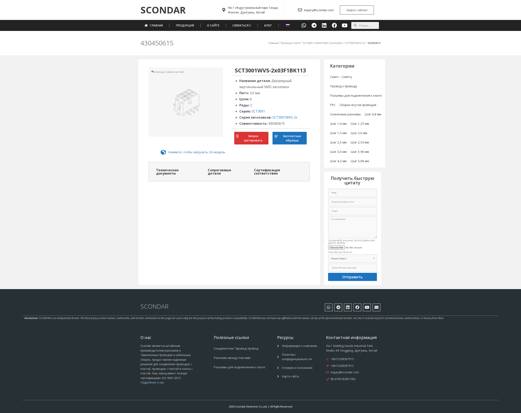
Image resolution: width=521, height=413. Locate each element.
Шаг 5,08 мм (360, 161)
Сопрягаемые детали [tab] (219, 172)
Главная (156, 25)
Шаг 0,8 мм (373, 114)
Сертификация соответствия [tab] (267, 172)
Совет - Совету (341, 77)
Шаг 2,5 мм (338, 142)
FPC (333, 105)
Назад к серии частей (169, 72)
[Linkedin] (324, 25)
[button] (163, 10)
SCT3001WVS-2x (355, 43)
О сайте (213, 25)
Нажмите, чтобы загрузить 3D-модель (196, 152)
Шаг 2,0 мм (359, 133)
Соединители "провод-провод (236, 348)
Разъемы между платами (232, 358)
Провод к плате (290, 43)
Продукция (185, 25)
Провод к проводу (343, 86)
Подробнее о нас (152, 382)
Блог (268, 25)
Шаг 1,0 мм (338, 123)
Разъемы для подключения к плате (356, 95)
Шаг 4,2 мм (338, 161)
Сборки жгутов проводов (358, 105)
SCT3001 (258, 111)
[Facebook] (334, 25)
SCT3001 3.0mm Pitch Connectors (323, 43)
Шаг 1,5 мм (338, 133)
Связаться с (241, 25)
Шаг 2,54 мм (360, 142)
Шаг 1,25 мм (360, 123)
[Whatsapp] (304, 25)
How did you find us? (340, 252)
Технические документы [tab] (167, 172)
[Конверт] (376, 307)
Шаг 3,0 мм (338, 152)
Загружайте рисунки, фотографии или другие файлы (351, 242)
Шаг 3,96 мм (360, 152)
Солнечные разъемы (345, 114)
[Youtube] (344, 25)
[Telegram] (314, 25)
